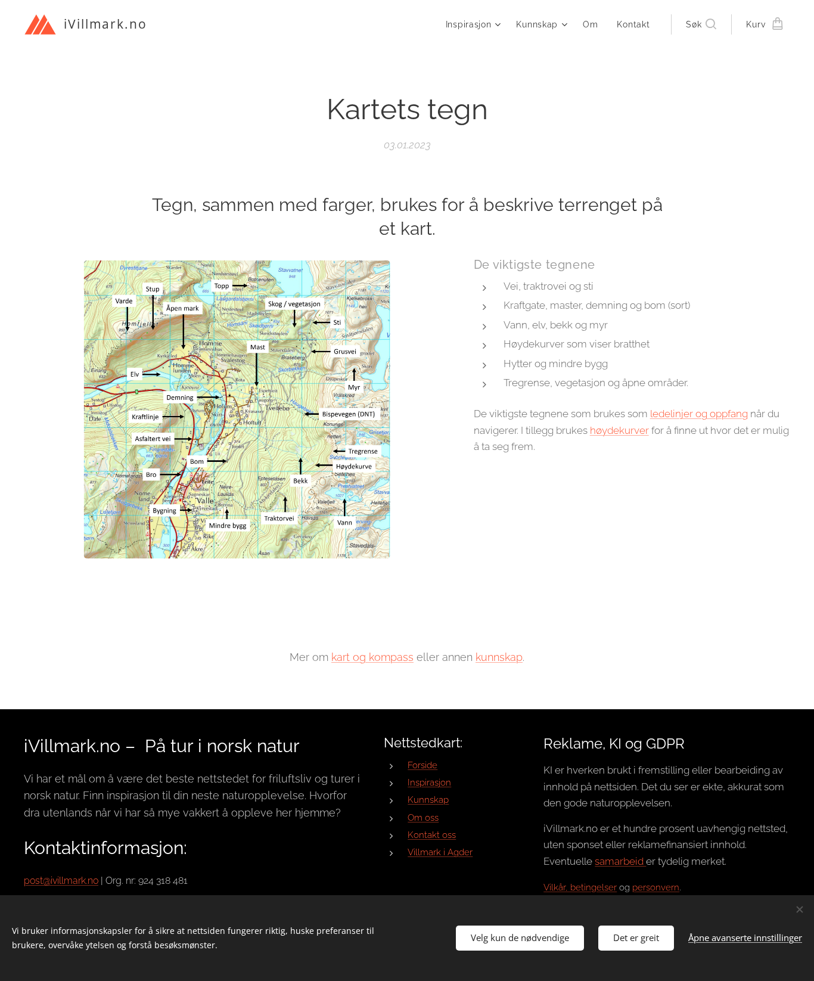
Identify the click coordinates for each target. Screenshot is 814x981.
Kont (417, 835)
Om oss (423, 817)
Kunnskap (428, 799)
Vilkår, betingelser (580, 887)
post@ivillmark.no (61, 880)
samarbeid (620, 861)
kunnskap (499, 657)
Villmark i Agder (440, 852)
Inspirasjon (429, 782)
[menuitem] (475, 24)
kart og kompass (372, 657)
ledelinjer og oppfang (699, 414)
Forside (422, 765)
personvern (655, 887)
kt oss (444, 835)
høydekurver (619, 430)
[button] (701, 24)
